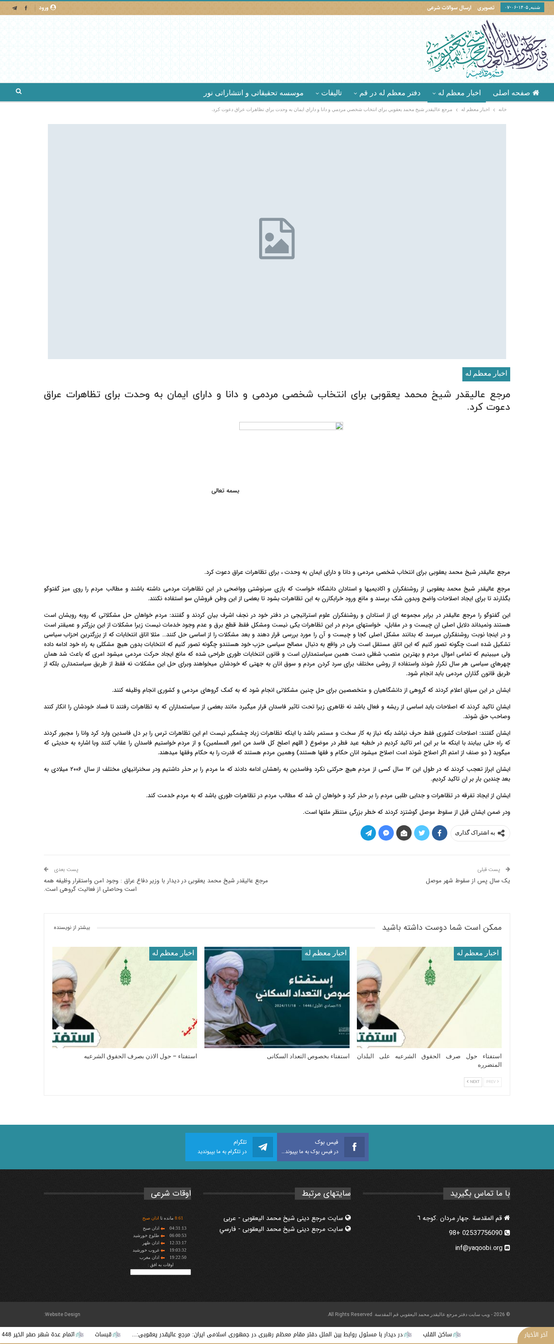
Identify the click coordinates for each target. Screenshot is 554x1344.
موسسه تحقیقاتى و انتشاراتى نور (254, 93)
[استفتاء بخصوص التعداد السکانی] (276, 997)
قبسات (137, 1334)
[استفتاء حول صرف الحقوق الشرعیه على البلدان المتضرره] (429, 997)
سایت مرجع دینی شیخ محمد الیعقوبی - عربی (284, 1218)
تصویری (485, 7)
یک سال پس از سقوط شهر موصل (468, 881)
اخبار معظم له (459, 93)
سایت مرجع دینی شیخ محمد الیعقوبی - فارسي (282, 1229)
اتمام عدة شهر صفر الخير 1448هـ (68, 1334)
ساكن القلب (471, 1334)
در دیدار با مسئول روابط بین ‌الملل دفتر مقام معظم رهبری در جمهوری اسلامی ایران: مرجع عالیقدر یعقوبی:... (301, 1334)
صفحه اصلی (511, 93)
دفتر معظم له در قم (390, 93)
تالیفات (331, 93)
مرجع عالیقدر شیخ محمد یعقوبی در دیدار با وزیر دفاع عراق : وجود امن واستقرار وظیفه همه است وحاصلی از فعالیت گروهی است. (156, 885)
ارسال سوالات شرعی (449, 7)
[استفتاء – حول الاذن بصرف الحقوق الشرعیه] (124, 997)
